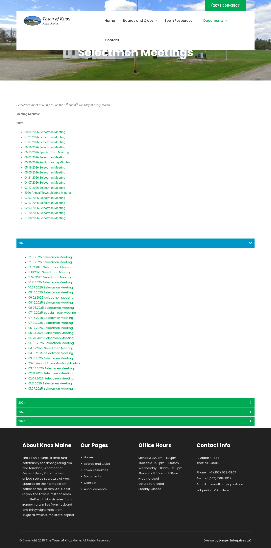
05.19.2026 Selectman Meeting (44, 167)
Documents (213, 20)
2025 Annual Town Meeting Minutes (54, 363)
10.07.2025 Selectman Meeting (50, 287)
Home (110, 20)
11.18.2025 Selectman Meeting (49, 272)
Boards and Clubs (138, 20)
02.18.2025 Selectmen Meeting (50, 373)
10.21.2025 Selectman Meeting (50, 282)
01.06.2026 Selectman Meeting (44, 218)
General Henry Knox (36, 473)
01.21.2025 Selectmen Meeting (50, 383)
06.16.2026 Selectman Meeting (44, 147)
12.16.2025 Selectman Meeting (50, 262)
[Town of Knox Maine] (47, 21)
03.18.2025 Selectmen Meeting (50, 358)
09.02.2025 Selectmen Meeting (50, 297)
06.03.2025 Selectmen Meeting (51, 333)
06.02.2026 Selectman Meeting (44, 157)
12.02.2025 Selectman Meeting (50, 267)
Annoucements (95, 489)
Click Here (221, 490)
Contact (112, 40)
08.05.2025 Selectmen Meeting (51, 308)
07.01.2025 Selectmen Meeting (50, 323)
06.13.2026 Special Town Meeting (46, 152)
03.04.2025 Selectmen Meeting (51, 368)
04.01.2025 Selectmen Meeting (50, 353)
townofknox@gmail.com (226, 484)
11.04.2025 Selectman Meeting (50, 277)
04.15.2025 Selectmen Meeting (50, 348)
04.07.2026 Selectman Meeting (44, 182)
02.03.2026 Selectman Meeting (44, 208)
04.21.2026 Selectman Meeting (44, 177)
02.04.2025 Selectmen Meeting (51, 378)
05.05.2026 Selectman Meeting (44, 172)
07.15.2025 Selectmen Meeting (50, 318)
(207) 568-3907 (225, 5)
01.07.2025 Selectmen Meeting (50, 388)
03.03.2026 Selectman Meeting (44, 198)
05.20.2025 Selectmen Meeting (51, 338)
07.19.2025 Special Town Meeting (52, 312)
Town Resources (178, 20)
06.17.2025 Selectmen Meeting (50, 328)
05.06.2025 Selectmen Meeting (51, 343)
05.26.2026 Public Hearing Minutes (47, 162)
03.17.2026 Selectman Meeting (44, 188)
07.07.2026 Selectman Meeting (44, 142)
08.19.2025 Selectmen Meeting (50, 302)
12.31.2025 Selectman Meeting (50, 257)
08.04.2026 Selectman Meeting (44, 132)
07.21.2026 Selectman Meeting (44, 137)
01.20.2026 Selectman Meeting (44, 213)
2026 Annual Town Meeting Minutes (48, 192)
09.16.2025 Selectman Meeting (50, 292)
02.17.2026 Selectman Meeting (44, 203)
